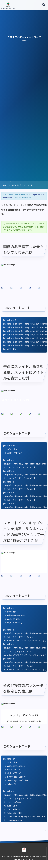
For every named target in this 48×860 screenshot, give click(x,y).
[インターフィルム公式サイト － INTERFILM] (8, 4)
